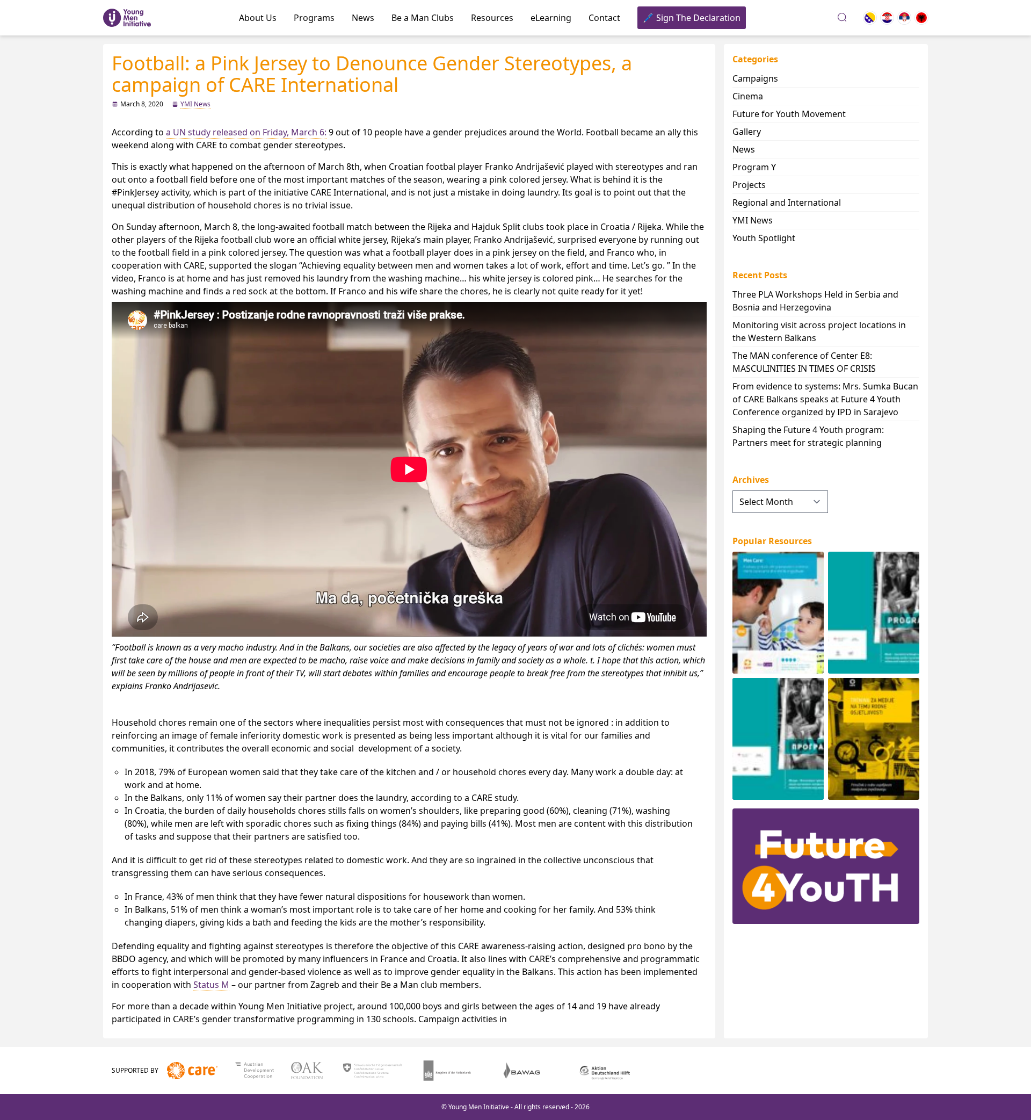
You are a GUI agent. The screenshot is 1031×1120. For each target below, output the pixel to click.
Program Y (754, 167)
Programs (314, 18)
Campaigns (755, 78)
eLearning (551, 18)
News (363, 18)
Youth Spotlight (763, 238)
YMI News (195, 104)
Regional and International (786, 202)
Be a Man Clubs (422, 18)
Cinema (747, 96)
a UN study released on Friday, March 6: (246, 132)
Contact (604, 18)
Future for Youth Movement (789, 114)
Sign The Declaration (698, 18)
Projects (749, 185)
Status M (211, 985)
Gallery (746, 132)
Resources (492, 18)
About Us (258, 18)
